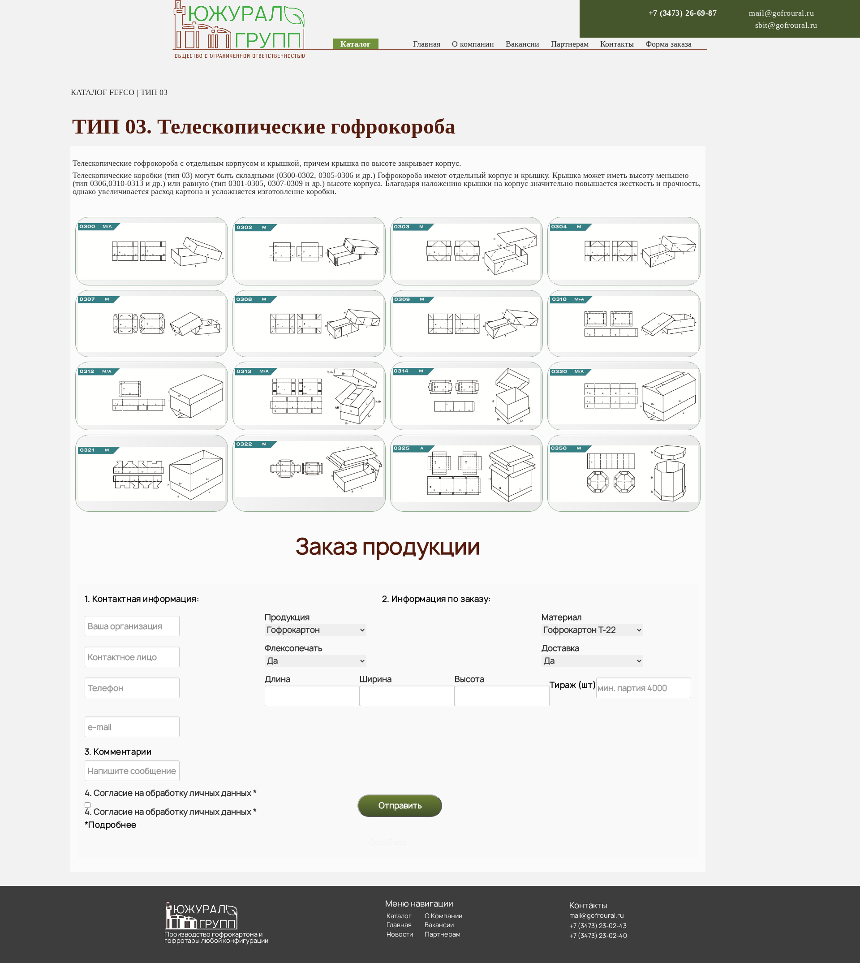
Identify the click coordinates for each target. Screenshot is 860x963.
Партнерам (570, 44)
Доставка (560, 648)
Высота (469, 679)
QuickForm (387, 842)
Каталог (355, 44)
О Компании (443, 915)
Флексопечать (293, 648)
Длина (277, 679)
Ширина (375, 679)
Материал (562, 617)
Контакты (617, 44)
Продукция (287, 617)
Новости (400, 934)
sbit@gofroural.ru (786, 25)
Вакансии (522, 44)
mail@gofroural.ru (781, 13)
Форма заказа (668, 44)
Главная (426, 44)
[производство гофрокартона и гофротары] (152, 252)
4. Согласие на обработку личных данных (171, 793)
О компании (473, 44)
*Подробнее (111, 824)
